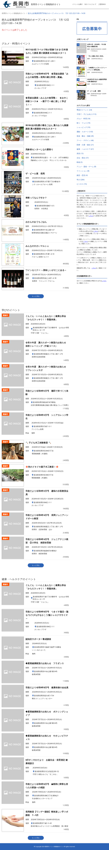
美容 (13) (80, 153)
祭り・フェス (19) (83, 123)
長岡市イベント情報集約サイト (14, 13)
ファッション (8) (83, 171)
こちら (91, 216)
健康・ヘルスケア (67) (85, 149)
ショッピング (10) (83, 127)
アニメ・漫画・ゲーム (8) (86, 166)
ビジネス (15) (82, 184)
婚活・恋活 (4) (82, 175)
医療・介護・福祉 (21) (85, 145)
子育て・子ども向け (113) (86, 114)
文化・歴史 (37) (83, 158)
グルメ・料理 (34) (83, 118)
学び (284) (80, 179)
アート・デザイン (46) (85, 140)
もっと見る (35, 296)
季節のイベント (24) (84, 110)
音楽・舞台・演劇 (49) (85, 136)
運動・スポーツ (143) (85, 131)
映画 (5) (79, 162)
